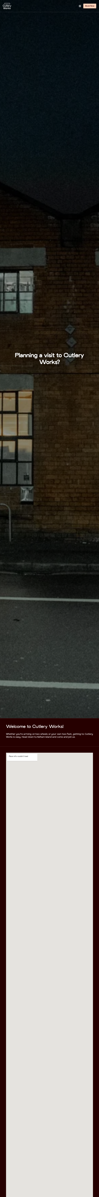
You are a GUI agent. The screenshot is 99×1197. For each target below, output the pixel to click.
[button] (80, 6)
